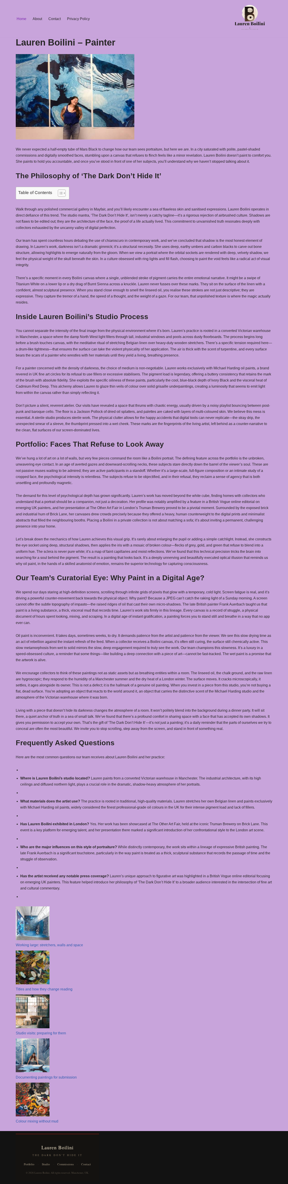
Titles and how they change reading (44, 989)
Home (21, 19)
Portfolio (29, 1164)
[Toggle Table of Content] (59, 193)
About (37, 19)
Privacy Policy (78, 19)
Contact (54, 19)
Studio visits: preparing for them (41, 1033)
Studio (46, 1164)
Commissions (65, 1164)
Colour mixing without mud (37, 1121)
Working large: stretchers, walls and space (49, 945)
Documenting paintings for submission (46, 1077)
